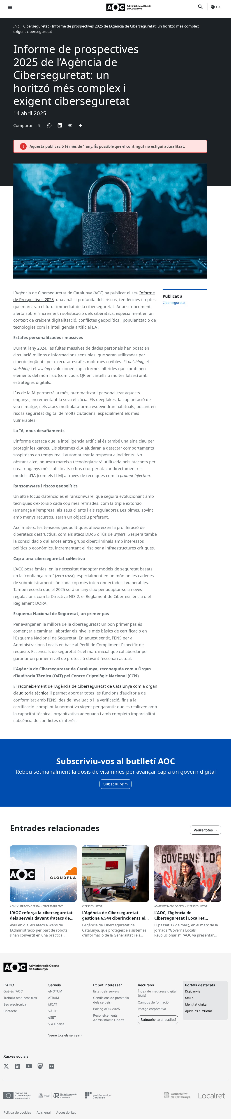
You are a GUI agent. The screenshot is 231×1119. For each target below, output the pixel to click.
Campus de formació (153, 1002)
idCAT (52, 1004)
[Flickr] (51, 1066)
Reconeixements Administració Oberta (109, 1017)
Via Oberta (56, 1024)
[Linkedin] (17, 1066)
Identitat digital (196, 1004)
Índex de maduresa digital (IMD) (157, 993)
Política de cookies (17, 1112)
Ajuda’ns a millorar (198, 1011)
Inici (16, 26)
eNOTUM (55, 991)
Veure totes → (205, 830)
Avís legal (44, 1112)
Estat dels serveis (106, 991)
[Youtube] (29, 1066)
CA (218, 7)
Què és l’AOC (13, 991)
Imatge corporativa (152, 1009)
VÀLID (53, 1011)
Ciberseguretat (36, 26)
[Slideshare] (40, 1066)
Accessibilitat (66, 1112)
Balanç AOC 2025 (106, 1009)
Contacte (10, 1011)
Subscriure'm (115, 784)
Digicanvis (192, 991)
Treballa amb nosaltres (20, 998)
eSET (52, 1017)
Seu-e (189, 998)
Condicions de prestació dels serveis (111, 1000)
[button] (10, 7)
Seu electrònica (14, 1004)
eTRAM (53, 998)
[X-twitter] (6, 1066)
